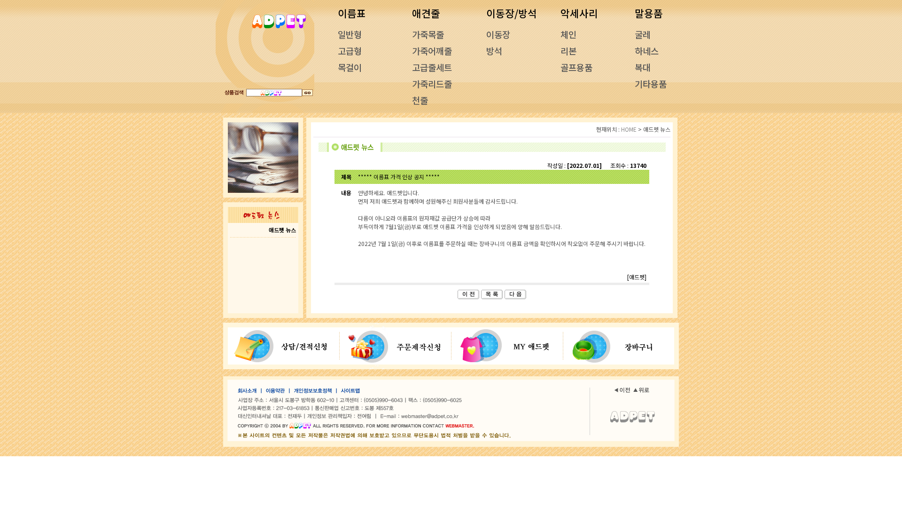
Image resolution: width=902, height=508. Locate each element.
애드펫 (637, 277)
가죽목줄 (428, 34)
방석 (494, 50)
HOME (629, 129)
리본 (568, 50)
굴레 (643, 34)
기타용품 (651, 83)
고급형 (350, 50)
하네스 (647, 50)
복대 (643, 67)
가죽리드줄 (432, 83)
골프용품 (576, 67)
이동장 (498, 34)
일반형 (350, 34)
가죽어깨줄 (432, 50)
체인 (568, 34)
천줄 (420, 100)
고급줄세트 (432, 67)
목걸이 (350, 67)
